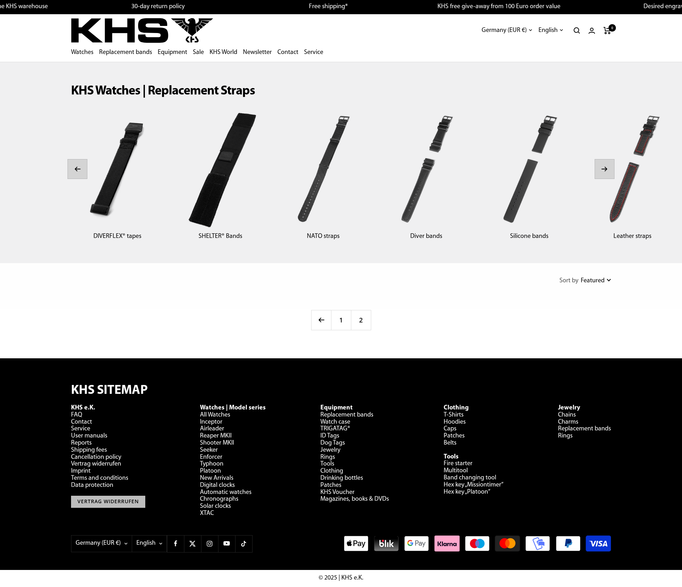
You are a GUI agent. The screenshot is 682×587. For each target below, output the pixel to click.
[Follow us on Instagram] (209, 543)
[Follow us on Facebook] (175, 543)
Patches (330, 485)
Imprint (81, 471)
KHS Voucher (337, 492)
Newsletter (257, 52)
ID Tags (329, 436)
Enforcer (211, 457)
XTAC (207, 513)
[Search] (577, 30)
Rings (327, 457)
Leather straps (632, 236)
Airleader (212, 429)
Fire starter (458, 464)
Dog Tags (332, 443)
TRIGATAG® (335, 429)
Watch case (335, 422)
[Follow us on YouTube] (226, 543)
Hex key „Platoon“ (467, 492)
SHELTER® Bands (220, 236)
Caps (450, 429)
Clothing (331, 471)
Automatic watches (225, 492)
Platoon (210, 471)
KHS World (223, 52)
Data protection (92, 485)
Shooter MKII (217, 443)
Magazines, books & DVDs (354, 499)
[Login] (592, 31)
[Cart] (607, 30)
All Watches (215, 415)
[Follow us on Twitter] (192, 543)
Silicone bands (529, 236)
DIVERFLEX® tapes (117, 236)
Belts (450, 443)
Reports (81, 443)
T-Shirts (454, 415)
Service (313, 52)
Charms (568, 422)
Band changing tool (470, 478)
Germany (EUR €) (504, 30)
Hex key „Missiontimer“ (473, 485)
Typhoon (211, 464)
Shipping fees (89, 450)
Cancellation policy (96, 457)
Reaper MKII (216, 436)
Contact (287, 52)
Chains (567, 415)
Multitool (456, 471)
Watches (82, 52)
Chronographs (219, 499)
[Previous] (321, 320)
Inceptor (211, 422)
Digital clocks (217, 485)
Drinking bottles (341, 478)
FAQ (76, 415)
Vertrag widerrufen (96, 464)
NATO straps (323, 236)
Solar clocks (215, 506)
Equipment (172, 52)
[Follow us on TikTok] (243, 543)
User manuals (89, 436)
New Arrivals (216, 478)
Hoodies (455, 422)
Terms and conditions (99, 478)
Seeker (209, 450)
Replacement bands (125, 52)
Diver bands (426, 236)
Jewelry (330, 450)
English (548, 30)
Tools (327, 464)
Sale (198, 52)
